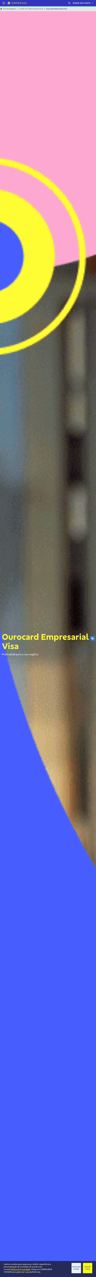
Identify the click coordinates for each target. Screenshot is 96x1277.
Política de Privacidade (20, 1269)
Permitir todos (88, 1268)
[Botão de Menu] (4, 3)
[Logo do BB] (16, 3)
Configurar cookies (76, 1268)
